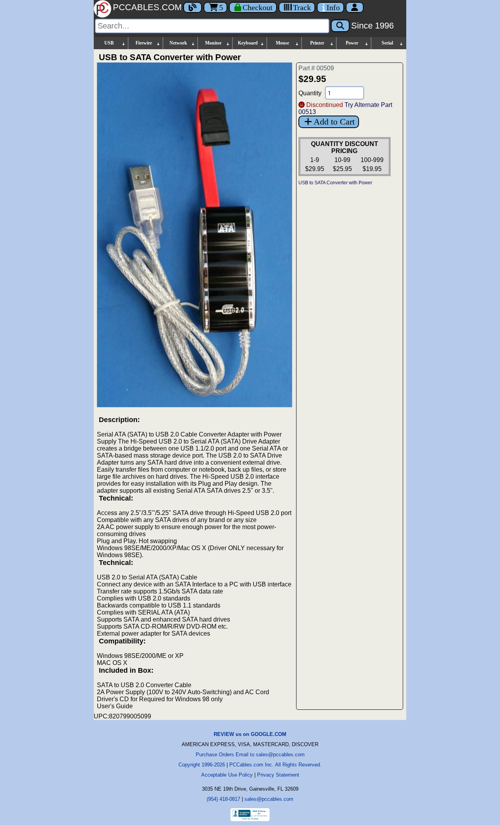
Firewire (144, 43)
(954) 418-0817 (223, 799)
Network (178, 43)
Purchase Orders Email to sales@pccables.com (250, 754)
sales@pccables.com (269, 799)
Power (352, 43)
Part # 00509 (316, 68)
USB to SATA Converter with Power (335, 182)
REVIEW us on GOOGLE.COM (250, 734)
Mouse (282, 43)
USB (109, 43)
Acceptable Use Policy (227, 775)
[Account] (355, 7)
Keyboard (248, 43)
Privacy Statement (278, 775)
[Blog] (192, 7)
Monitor (213, 43)
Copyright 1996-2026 (202, 765)
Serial (387, 43)
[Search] (340, 26)
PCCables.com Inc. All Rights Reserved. (275, 765)
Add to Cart (334, 122)
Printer (317, 43)
